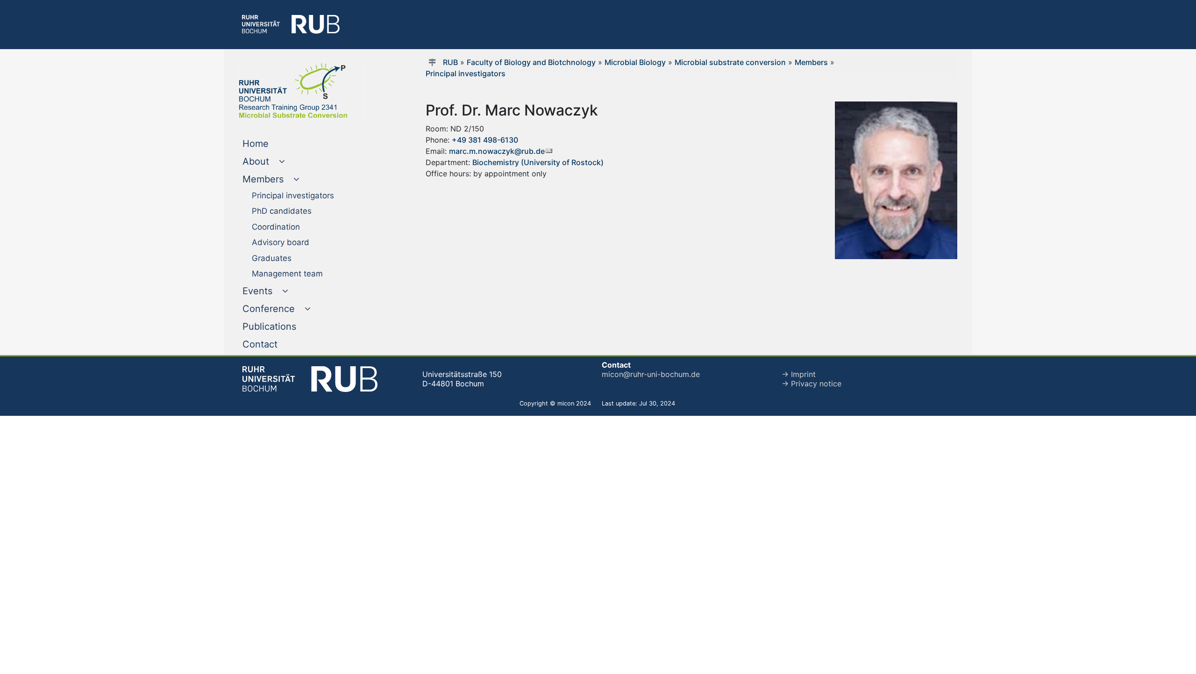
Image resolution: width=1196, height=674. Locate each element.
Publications (288, 326)
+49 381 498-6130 (485, 140)
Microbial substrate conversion (730, 62)
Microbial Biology (635, 62)
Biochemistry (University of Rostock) (538, 162)
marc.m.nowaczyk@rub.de (497, 151)
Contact (278, 344)
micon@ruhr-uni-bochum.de (651, 374)
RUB (450, 62)
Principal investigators (465, 73)
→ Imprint (799, 374)
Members (811, 62)
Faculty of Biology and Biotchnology (531, 62)
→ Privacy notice (811, 383)
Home (274, 143)
